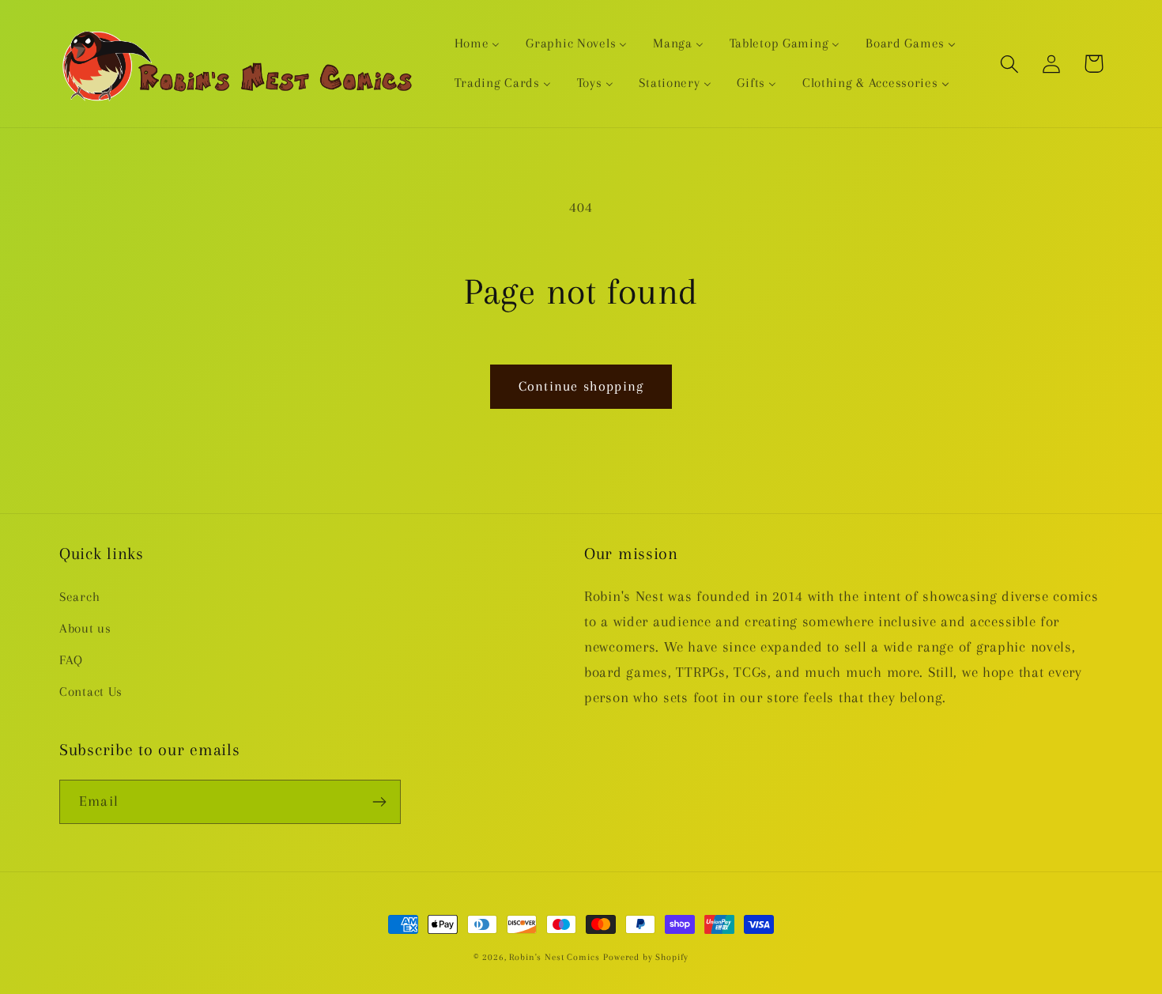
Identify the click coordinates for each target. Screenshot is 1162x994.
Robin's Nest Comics (554, 957)
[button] (1010, 64)
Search (79, 596)
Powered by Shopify (646, 957)
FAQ (71, 659)
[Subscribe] (379, 802)
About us (85, 628)
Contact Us (91, 691)
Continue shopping (581, 386)
